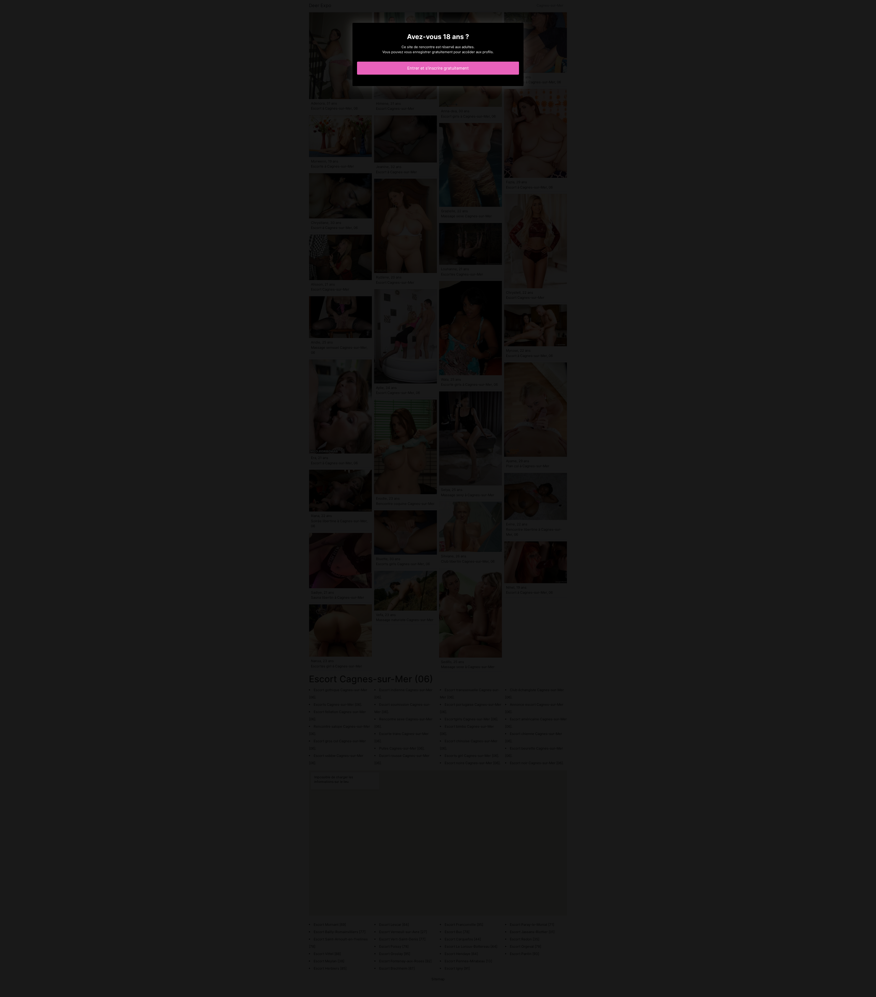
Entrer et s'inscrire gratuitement (438, 68)
